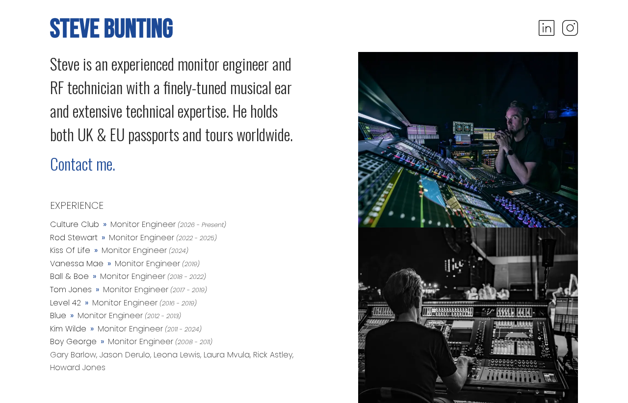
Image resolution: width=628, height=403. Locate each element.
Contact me (81, 163)
